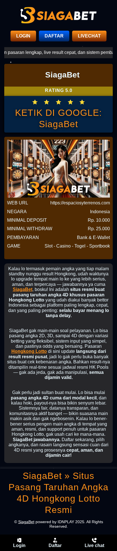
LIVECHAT (89, 35)
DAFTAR (54, 35)
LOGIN (23, 35)
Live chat (94, 545)
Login (19, 545)
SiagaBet (22, 289)
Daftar (55, 545)
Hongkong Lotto (29, 351)
